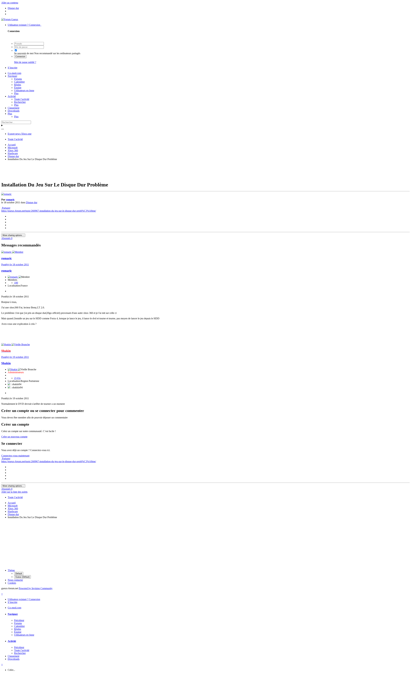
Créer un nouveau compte (14, 436)
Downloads (13, 110)
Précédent (19, 620)
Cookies (12, 583)
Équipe (17, 87)
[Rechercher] (2, 129)
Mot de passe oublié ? (25, 62)
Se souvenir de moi (24, 53)
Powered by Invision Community (35, 588)
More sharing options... (13, 235)
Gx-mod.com (14, 73)
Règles (17, 84)
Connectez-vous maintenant (15, 455)
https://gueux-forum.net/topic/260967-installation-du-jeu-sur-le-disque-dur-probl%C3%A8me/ (48, 210)
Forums (18, 79)
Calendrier (19, 81)
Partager (5, 208)
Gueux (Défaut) (22, 577)
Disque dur (31, 202)
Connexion (20, 56)
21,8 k (17, 378)
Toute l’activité (21, 99)
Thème (11, 570)
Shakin (6, 363)
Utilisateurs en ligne (24, 90)
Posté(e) (15, 264)
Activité (12, 96)
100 (16, 282)
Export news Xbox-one (19, 133)
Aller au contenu (9, 2)
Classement (13, 107)
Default (18, 573)
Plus (16, 93)
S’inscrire (12, 67)
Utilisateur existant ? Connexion (24, 24)
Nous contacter (15, 580)
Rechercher (20, 102)
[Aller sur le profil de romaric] (6, 194)
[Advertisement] (205, 170)
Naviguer (12, 76)
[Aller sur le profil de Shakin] (6, 344)
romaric (10, 199)
